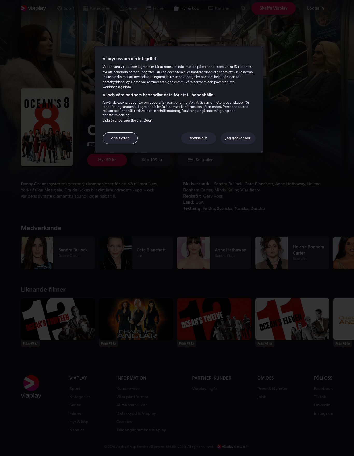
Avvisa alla (199, 138)
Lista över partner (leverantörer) (128, 120)
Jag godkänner (237, 138)
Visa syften (120, 138)
